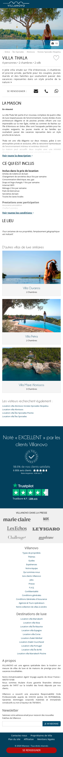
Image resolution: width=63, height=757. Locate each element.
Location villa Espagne (32, 630)
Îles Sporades (18, 52)
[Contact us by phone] (46, 91)
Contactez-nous (19, 735)
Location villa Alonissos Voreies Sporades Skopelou (25, 406)
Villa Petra (31, 336)
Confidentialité (31, 591)
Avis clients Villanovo (31, 576)
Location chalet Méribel (31, 638)
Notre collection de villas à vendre (31, 606)
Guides (31, 560)
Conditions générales (31, 595)
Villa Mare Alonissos (31, 385)
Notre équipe (32, 568)
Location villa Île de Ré (32, 649)
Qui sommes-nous (31, 572)
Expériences (31, 564)
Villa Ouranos (31, 288)
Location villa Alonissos (12, 409)
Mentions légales (46, 739)
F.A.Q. (31, 587)
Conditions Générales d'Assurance (31, 599)
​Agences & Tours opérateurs (31, 603)
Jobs (31, 579)
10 (56, 43)
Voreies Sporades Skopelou (49, 52)
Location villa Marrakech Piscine (31, 653)
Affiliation (29, 739)
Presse (32, 583)
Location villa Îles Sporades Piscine (17, 413)
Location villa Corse (31, 634)
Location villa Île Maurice (31, 626)
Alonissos (31, 52)
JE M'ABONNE (52, 723)
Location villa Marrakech (31, 618)
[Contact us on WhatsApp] (56, 91)
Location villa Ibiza (31, 622)
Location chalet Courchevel (31, 642)
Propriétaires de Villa (41, 735)
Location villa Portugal (31, 645)
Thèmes (31, 556)
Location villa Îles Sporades (14, 416)
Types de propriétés (31, 552)
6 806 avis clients (22, 470)
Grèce (7, 52)
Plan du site (14, 739)
